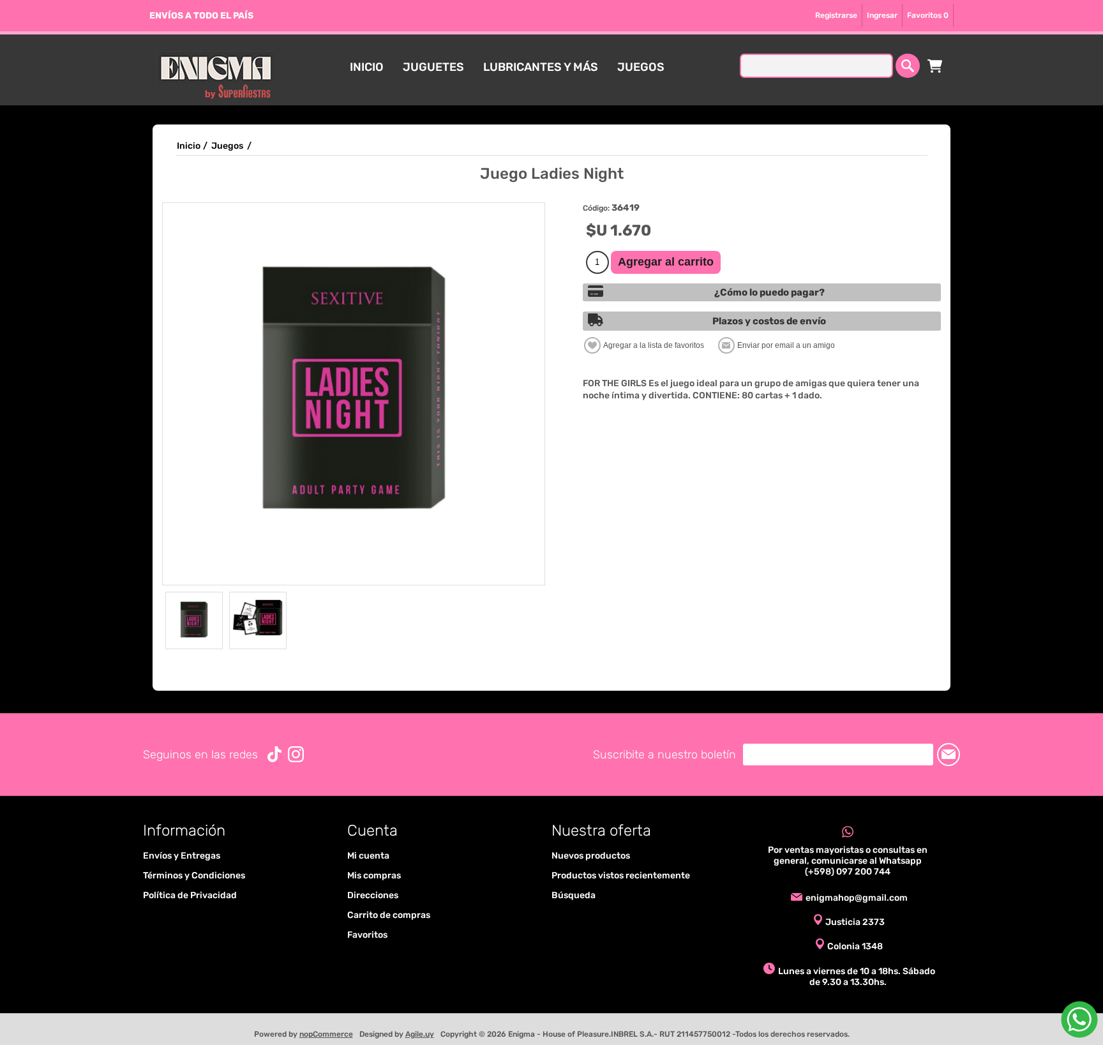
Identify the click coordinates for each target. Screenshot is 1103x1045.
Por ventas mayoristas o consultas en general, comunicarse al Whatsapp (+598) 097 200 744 (847, 861)
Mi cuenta (368, 855)
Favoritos (367, 934)
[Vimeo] (274, 754)
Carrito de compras (935, 66)
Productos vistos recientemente (621, 875)
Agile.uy (419, 1034)
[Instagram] (296, 754)
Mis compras (374, 875)
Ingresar (882, 15)
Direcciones (372, 895)
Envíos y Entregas (181, 855)
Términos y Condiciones (194, 875)
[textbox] (816, 66)
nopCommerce (326, 1034)
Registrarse (836, 15)
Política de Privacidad (190, 895)
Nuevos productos (591, 855)
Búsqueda (574, 895)
